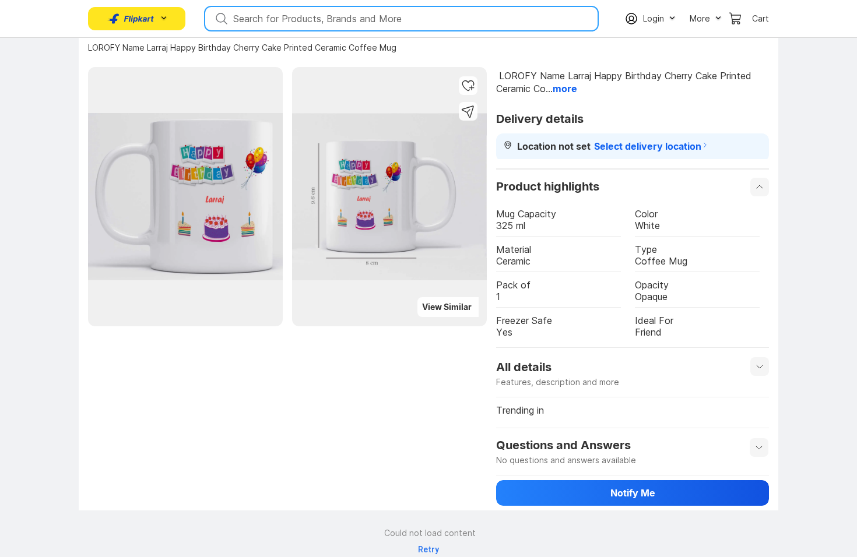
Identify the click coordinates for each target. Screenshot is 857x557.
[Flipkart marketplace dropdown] (131, 19)
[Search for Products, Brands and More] (220, 18)
